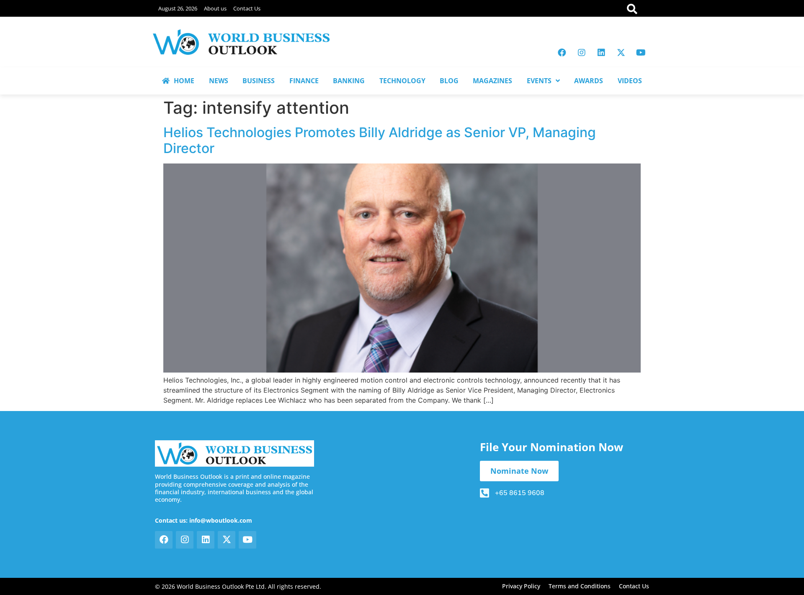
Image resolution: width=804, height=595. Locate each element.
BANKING (349, 80)
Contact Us (246, 8)
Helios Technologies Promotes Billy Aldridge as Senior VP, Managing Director (379, 140)
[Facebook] (562, 52)
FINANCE (304, 80)
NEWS (218, 80)
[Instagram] (581, 52)
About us (215, 8)
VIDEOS (630, 80)
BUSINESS (258, 80)
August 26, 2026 (177, 8)
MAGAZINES (492, 80)
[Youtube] (640, 52)
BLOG (449, 80)
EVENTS (539, 80)
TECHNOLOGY (402, 80)
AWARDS (588, 80)
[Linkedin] (601, 52)
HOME (184, 80)
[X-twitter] (621, 52)
